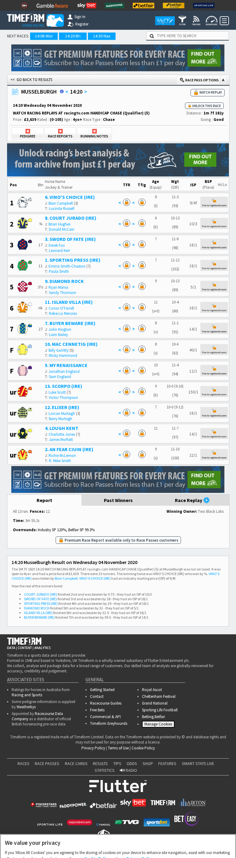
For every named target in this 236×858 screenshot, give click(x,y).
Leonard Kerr (59, 250)
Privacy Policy (93, 750)
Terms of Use (118, 750)
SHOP (148, 765)
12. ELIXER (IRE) (62, 407)
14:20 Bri (73, 36)
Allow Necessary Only (116, 846)
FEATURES (167, 765)
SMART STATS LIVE (198, 765)
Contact (97, 696)
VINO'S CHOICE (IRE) (95, 578)
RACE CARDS (76, 765)
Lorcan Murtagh (62, 413)
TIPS (117, 765)
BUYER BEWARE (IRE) (39, 617)
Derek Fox (57, 245)
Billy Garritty (59, 350)
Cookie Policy (143, 750)
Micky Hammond (63, 355)
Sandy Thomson (62, 292)
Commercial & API (105, 716)
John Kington (60, 329)
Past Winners (118, 500)
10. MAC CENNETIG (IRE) (71, 344)
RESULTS (100, 765)
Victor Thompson (63, 397)
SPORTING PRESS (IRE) (41, 603)
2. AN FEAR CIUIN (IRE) (69, 449)
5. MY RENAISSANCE (66, 365)
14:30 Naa (101, 36)
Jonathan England (64, 371)
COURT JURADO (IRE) (40, 594)
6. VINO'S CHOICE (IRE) (70, 197)
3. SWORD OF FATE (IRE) (70, 239)
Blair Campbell (61, 203)
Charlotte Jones (62, 434)
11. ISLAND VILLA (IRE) (69, 302)
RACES (24, 765)
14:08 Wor (44, 36)
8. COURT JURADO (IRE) (70, 218)
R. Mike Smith (60, 460)
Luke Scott (57, 392)
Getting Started (102, 689)
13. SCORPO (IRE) (63, 386)
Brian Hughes (59, 224)
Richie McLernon (62, 455)
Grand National (154, 703)
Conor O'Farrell (61, 308)
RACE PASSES (47, 765)
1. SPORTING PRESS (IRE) (72, 260)
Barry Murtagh (60, 418)
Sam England (60, 376)
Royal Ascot (152, 689)
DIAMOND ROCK (36, 608)
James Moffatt (61, 439)
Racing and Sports (27, 695)
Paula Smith (59, 271)
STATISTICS (105, 772)
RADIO (131, 772)
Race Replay (189, 500)
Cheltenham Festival (158, 696)
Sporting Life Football (160, 710)
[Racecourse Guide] (62, 91)
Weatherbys (26, 706)
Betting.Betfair (153, 716)
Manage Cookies (159, 725)
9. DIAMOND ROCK (64, 281)
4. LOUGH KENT (61, 428)
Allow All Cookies (163, 846)
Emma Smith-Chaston (67, 266)
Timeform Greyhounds (108, 723)
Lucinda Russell (61, 208)
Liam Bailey (58, 334)
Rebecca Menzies (63, 313)
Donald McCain (61, 229)
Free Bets (97, 710)
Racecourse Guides (105, 703)
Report (44, 500)
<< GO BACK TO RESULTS (31, 79)
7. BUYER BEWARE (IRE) (70, 323)
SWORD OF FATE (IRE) (40, 599)
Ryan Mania (58, 287)
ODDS (132, 765)
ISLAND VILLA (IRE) (38, 612)
